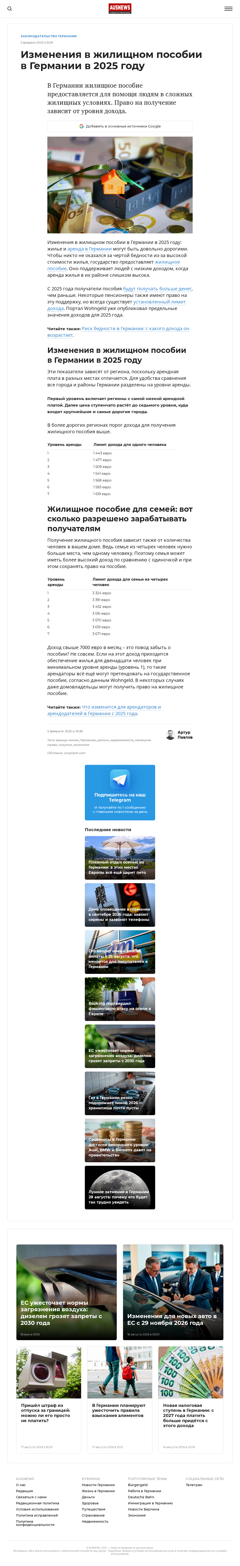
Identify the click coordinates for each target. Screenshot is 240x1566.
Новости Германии (98, 1485)
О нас (21, 1485)
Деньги (88, 1497)
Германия (88, 740)
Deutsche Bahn (141, 1497)
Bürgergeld (138, 1485)
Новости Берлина (143, 1509)
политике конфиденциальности (195, 1550)
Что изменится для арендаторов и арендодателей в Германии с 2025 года (104, 710)
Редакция (24, 1491)
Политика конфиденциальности (35, 1523)
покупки (65, 745)
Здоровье (90, 1503)
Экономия (137, 1515)
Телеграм (194, 1485)
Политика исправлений (37, 1515)
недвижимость (122, 740)
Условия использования (37, 1509)
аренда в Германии (90, 249)
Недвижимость (95, 1521)
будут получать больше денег (157, 288)
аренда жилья (67, 740)
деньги (103, 740)
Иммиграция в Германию (150, 1503)
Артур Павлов (185, 735)
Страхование (93, 1515)
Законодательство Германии (49, 36)
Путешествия (93, 1509)
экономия (81, 745)
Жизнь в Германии (98, 1491)
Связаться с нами (31, 1497)
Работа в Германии (144, 1491)
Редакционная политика (37, 1503)
